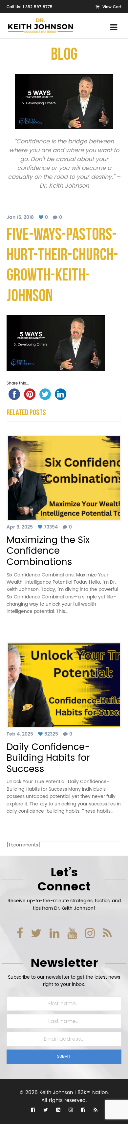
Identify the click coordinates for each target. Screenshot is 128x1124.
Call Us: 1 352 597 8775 (30, 7)
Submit (64, 1056)
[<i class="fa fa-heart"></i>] (42, 217)
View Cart (111, 7)
